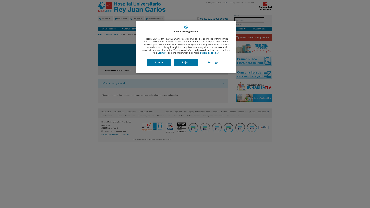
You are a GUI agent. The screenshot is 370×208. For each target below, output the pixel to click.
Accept (159, 62)
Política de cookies (209, 52)
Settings (213, 62)
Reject (186, 62)
